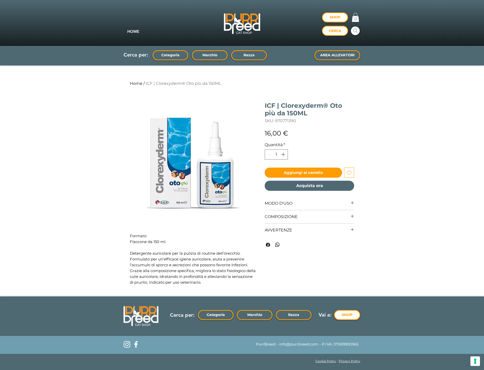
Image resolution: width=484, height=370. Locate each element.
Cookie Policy (325, 361)
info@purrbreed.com (298, 344)
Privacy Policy (349, 361)
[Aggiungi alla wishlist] (349, 173)
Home (136, 83)
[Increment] (283, 154)
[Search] (355, 31)
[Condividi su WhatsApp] (278, 245)
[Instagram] (127, 344)
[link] (355, 17)
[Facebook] (136, 344)
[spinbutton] (276, 154)
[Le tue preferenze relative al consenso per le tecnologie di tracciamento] (475, 361)
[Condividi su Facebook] (268, 245)
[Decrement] (269, 154)
